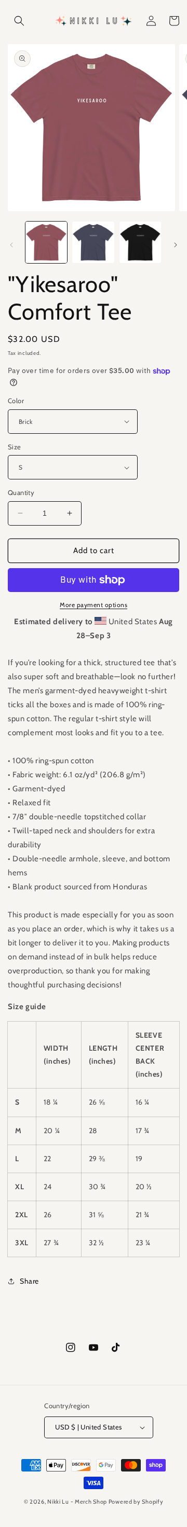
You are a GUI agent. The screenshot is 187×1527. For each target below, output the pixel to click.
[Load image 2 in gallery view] (93, 242)
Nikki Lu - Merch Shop (77, 1501)
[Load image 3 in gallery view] (140, 242)
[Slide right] (175, 244)
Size (14, 447)
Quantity (21, 492)
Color (16, 400)
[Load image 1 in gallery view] (46, 242)
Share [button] (29, 1281)
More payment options (93, 605)
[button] (19, 20)
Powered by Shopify (136, 1501)
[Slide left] (11, 244)
